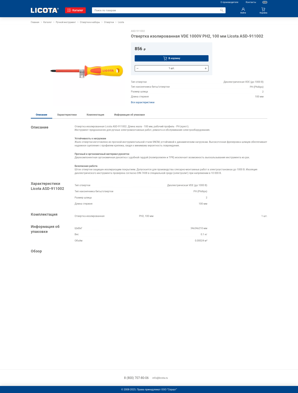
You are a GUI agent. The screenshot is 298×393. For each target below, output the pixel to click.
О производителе (229, 2)
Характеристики (67, 114)
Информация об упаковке (129, 114)
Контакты (251, 2)
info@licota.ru (160, 377)
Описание (41, 114)
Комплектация (95, 114)
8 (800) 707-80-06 (136, 378)
